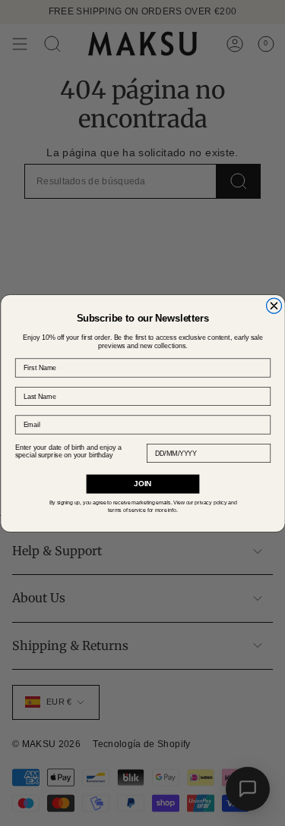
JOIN (142, 483)
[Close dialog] (273, 305)
